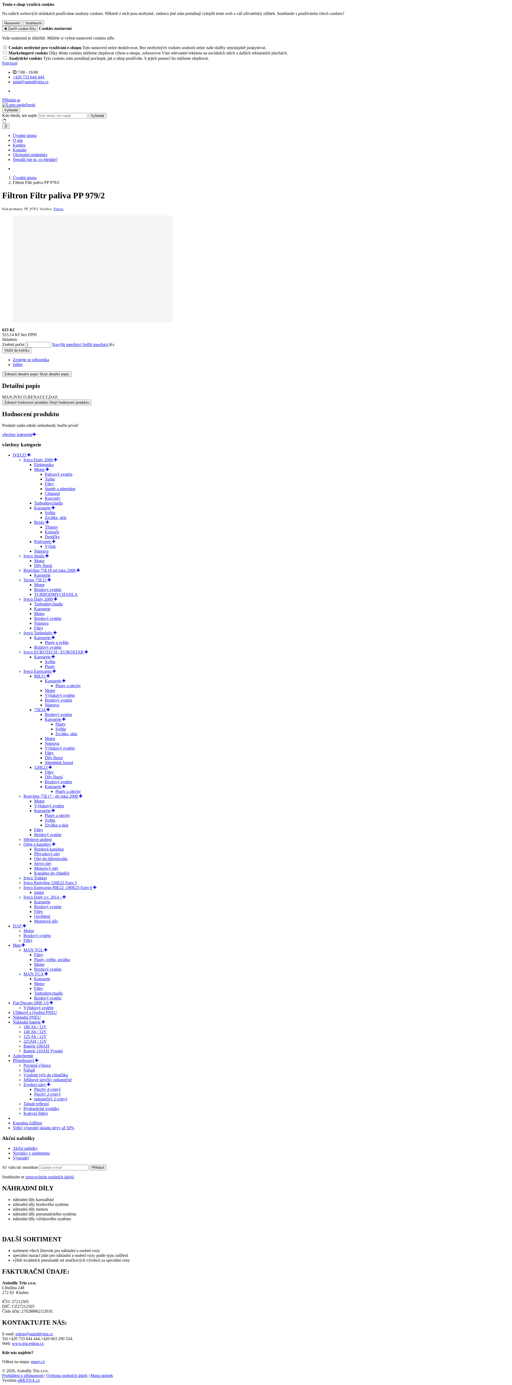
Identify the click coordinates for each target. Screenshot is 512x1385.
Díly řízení (43, 565)
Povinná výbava (37, 1065)
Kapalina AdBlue (27, 1123)
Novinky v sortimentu (31, 1153)
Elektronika (44, 464)
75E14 (40, 709)
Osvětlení (42, 916)
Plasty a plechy (68, 685)
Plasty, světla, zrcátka (52, 959)
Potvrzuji (9, 63)
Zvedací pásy (35, 1084)
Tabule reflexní (36, 1103)
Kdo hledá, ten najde (19, 115)
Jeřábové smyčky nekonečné (47, 1079)
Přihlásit (98, 1168)
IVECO (20, 455)
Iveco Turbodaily (38, 633)
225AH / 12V (35, 1041)
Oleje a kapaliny (37, 844)
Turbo (50, 479)
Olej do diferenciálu (50, 858)
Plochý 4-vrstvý (47, 1089)
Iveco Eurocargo (38, 671)
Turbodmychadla (48, 503)
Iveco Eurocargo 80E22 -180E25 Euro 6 (58, 887)
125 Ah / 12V (35, 1036)
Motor (40, 469)
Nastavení (12, 23)
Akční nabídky (25, 1148)
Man (17, 945)
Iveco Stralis (34, 556)
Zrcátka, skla (55, 517)
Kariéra (19, 145)
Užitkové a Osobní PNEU (35, 1012)
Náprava (41, 551)
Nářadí (29, 1070)
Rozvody (52, 498)
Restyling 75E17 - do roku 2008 (51, 796)
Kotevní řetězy (35, 1113)
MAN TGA (34, 974)
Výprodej (21, 1158)
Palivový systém (58, 474)
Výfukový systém (60, 695)
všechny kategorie (17, 434)
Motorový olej (46, 868)
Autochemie (23, 1055)
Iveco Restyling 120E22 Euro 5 (50, 882)
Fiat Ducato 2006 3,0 (31, 1003)
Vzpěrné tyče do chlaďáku (45, 1075)
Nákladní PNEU (27, 1017)
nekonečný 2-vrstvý (50, 1099)
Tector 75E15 (35, 580)
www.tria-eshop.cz (28, 1343)
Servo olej (42, 863)
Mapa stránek (101, 1375)
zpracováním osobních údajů (49, 1177)
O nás (18, 140)
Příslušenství (24, 1060)
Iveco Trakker (35, 878)
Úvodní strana (25, 135)
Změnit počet (13, 344)
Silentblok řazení (59, 762)
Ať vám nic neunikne (20, 1167)
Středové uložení (37, 839)
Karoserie (42, 508)
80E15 (40, 676)
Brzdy (40, 522)
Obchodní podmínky (30, 154)
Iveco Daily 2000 (38, 599)
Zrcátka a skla (56, 825)
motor (39, 892)
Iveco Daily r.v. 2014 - (42, 897)
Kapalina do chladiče (52, 873)
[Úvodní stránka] (18, 105)
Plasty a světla (57, 642)
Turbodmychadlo (48, 993)
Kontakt (19, 150)
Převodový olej (47, 854)
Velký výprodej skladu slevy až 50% (43, 1128)
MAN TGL (33, 950)
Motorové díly (46, 921)
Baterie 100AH (36, 1046)
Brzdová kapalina (49, 849)
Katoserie (42, 979)
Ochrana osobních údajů (66, 1375)
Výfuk (50, 546)
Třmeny (51, 527)
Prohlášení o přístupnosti (22, 1375)
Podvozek (43, 541)
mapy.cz (38, 1361)
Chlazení (52, 493)
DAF (18, 926)
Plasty (50, 666)
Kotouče (52, 532)
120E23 (41, 767)
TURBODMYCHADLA (56, 594)
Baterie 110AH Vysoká (43, 1051)
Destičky (52, 536)
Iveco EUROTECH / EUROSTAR (54, 652)
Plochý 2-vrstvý (47, 1094)
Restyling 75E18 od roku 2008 (50, 570)
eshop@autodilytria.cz (34, 1334)
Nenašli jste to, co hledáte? (35, 159)
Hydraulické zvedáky (41, 1108)
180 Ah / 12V (35, 1027)
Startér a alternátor (60, 488)
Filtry (49, 484)
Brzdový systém (47, 589)
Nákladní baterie (27, 1022)
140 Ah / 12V (35, 1031)
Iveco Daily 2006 (38, 460)
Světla (50, 512)
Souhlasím (33, 23)
